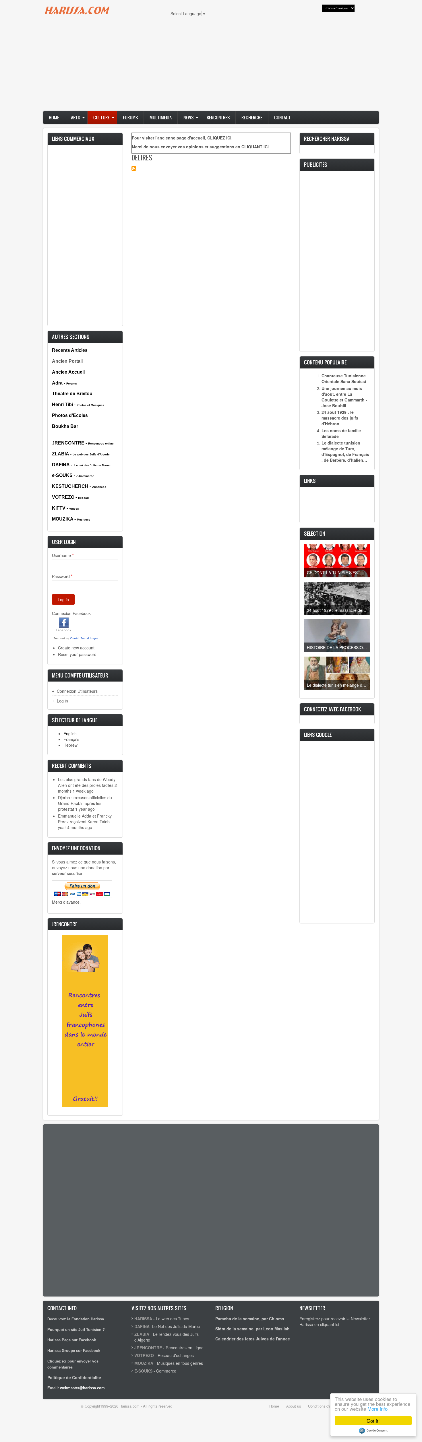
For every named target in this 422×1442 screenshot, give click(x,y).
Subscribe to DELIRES (133, 168)
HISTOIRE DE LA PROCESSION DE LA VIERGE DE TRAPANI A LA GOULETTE (338, 647)
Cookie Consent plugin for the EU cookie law (373, 1430)
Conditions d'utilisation (326, 1406)
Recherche (251, 117)
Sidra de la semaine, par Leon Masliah (252, 1329)
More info (377, 1408)
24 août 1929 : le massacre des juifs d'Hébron (340, 417)
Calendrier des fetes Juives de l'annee (252, 1339)
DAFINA (142, 1326)
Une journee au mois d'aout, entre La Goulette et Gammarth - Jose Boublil (344, 396)
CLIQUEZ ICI (219, 138)
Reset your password (77, 654)
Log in (62, 701)
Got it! (373, 1420)
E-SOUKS (143, 1371)
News (188, 117)
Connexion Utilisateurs (77, 691)
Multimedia (161, 117)
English (70, 733)
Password (61, 576)
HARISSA (143, 1318)
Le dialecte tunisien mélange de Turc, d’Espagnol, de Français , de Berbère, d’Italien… (345, 451)
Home (54, 117)
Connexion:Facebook (71, 613)
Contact (282, 117)
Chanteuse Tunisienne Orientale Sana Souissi (344, 378)
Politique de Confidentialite (74, 1377)
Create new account (76, 648)
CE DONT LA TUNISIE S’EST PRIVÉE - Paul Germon (338, 572)
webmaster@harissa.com (82, 1388)
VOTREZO (144, 1355)
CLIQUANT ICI (255, 147)
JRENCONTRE (148, 1347)
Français (71, 739)
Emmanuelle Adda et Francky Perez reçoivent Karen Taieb (85, 818)
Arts (75, 117)
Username (61, 555)
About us (293, 1406)
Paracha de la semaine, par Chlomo (249, 1318)
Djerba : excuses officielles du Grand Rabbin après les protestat (85, 803)
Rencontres (218, 117)
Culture (101, 117)
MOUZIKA (143, 1363)
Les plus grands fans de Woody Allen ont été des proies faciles (86, 782)
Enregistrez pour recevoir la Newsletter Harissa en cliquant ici (334, 1321)
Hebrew (70, 745)
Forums (130, 117)
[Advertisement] (211, 66)
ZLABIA (141, 1334)
